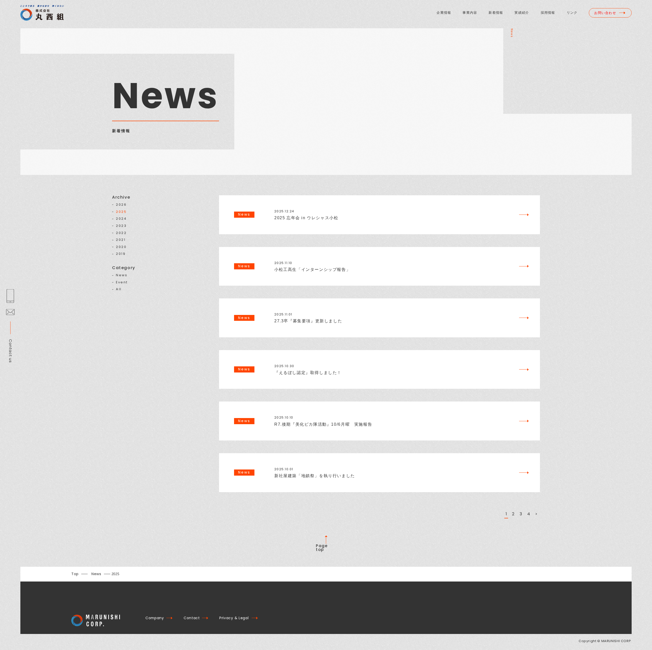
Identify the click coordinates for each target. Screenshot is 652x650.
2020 (121, 247)
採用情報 (548, 13)
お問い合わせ (605, 13)
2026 (121, 204)
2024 (121, 218)
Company (154, 617)
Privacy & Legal (234, 617)
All (119, 289)
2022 (121, 233)
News (121, 275)
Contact (192, 617)
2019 (121, 254)
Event (122, 282)
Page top (322, 547)
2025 (121, 212)
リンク (572, 13)
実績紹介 (521, 13)
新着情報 (495, 13)
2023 (121, 226)
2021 (121, 240)
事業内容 (470, 13)
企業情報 (444, 13)
